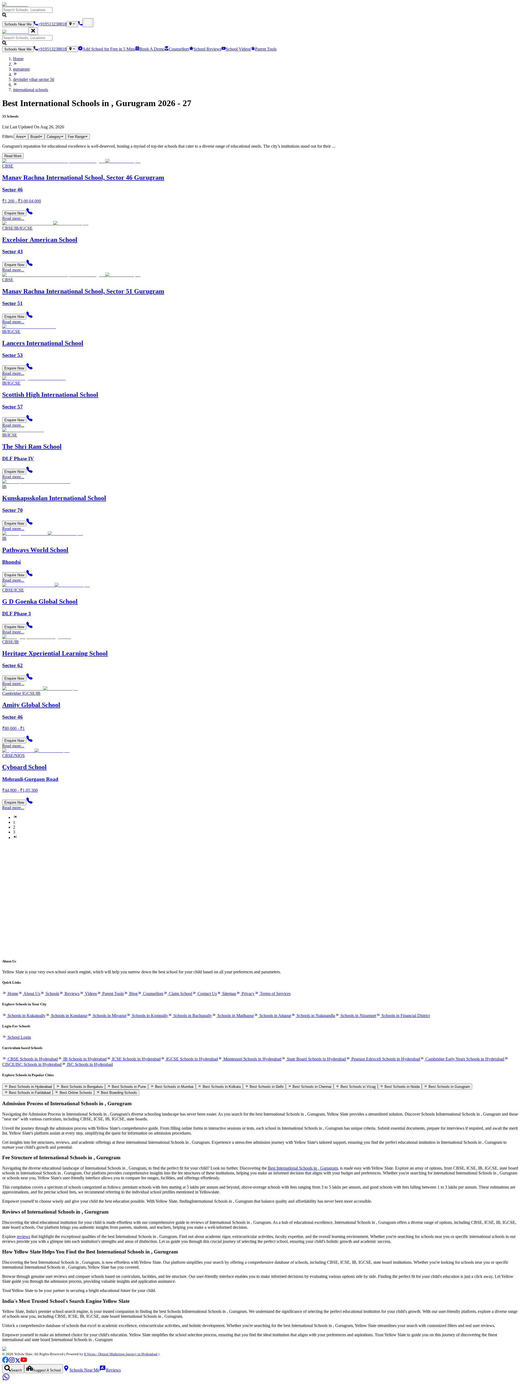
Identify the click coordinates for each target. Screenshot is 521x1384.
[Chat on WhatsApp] (6, 1379)
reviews (23, 1236)
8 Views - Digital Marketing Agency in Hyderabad (120, 1354)
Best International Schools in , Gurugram (303, 1168)
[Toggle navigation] (87, 22)
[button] (260, 12)
